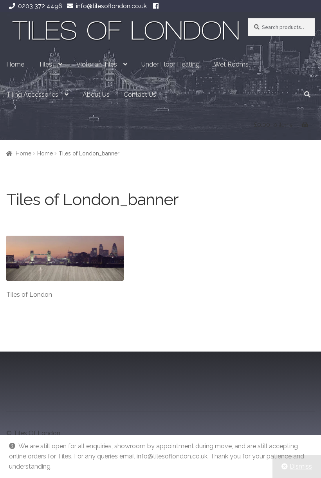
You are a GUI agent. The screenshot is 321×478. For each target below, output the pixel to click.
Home (15, 64)
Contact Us (140, 94)
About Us (96, 94)
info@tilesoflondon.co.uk (111, 6)
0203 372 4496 (40, 6)
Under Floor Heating (170, 64)
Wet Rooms (231, 64)
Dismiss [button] (301, 466)
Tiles (45, 64)
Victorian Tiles (96, 64)
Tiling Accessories (32, 94)
